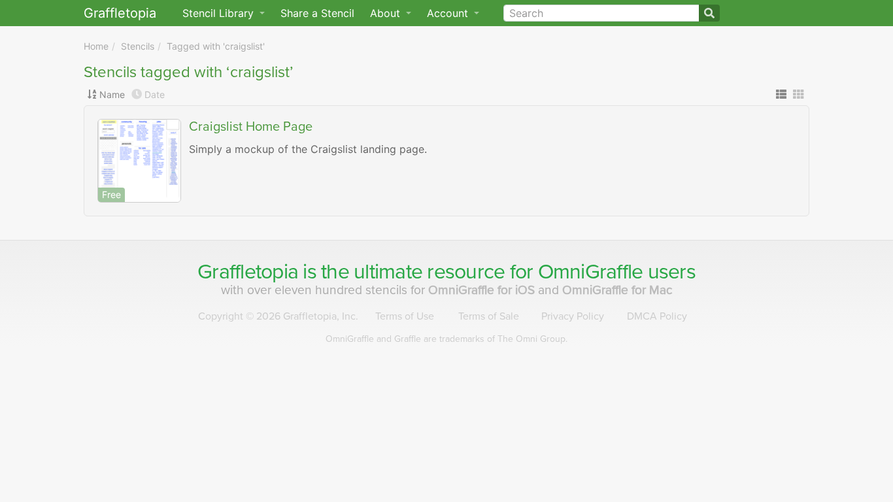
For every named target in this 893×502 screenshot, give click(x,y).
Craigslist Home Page (250, 127)
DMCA (657, 316)
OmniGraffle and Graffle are (446, 338)
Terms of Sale (488, 316)
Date (154, 94)
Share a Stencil (317, 13)
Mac (617, 289)
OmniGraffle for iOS (483, 289)
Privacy (572, 316)
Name (112, 94)
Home (96, 46)
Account (449, 13)
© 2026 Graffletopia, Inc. (278, 316)
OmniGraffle (590, 271)
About (386, 13)
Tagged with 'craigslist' (216, 46)
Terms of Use (404, 316)
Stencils (137, 46)
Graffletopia (120, 13)
